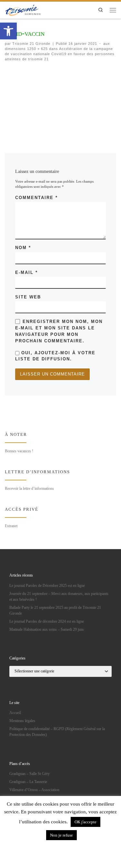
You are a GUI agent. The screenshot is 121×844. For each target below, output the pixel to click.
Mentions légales (22, 721)
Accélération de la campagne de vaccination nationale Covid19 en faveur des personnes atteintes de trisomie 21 (60, 54)
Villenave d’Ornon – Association (34, 790)
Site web (28, 297)
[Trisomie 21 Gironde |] (23, 9)
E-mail (26, 272)
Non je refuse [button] (61, 835)
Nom (23, 247)
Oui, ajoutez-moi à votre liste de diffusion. (55, 355)
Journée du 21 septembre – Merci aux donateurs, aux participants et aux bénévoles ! (58, 596)
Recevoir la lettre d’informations (29, 488)
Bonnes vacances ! (19, 451)
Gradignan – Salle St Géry (29, 774)
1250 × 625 (37, 49)
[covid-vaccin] (60, 102)
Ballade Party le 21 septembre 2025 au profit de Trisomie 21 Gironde (55, 610)
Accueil (15, 713)
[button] (8, 31)
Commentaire (36, 197)
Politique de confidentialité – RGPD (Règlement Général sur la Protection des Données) (57, 732)
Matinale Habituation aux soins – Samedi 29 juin (46, 629)
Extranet (11, 526)
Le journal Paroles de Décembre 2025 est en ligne (47, 586)
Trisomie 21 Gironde (31, 43)
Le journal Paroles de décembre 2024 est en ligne (46, 621)
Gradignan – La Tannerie (28, 782)
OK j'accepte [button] (85, 821)
